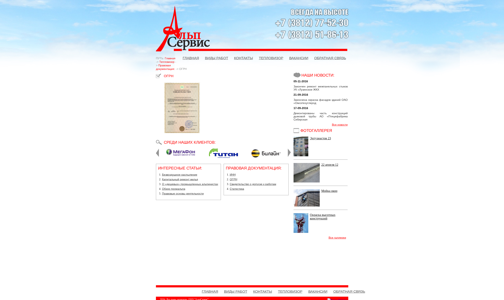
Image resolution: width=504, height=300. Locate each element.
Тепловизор (166, 61)
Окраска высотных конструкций (322, 216)
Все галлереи (337, 237)
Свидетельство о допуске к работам (253, 184)
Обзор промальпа (173, 188)
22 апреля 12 (329, 164)
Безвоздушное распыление (179, 174)
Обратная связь (330, 58)
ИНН (233, 174)
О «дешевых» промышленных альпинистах (190, 184)
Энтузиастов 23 (320, 138)
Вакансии (298, 58)
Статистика (237, 188)
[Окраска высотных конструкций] (301, 231)
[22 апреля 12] (307, 181)
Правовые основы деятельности (183, 193)
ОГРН (233, 179)
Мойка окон (329, 191)
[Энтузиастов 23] (301, 155)
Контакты (243, 58)
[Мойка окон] (307, 205)
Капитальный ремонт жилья (180, 179)
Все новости (340, 124)
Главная (191, 58)
